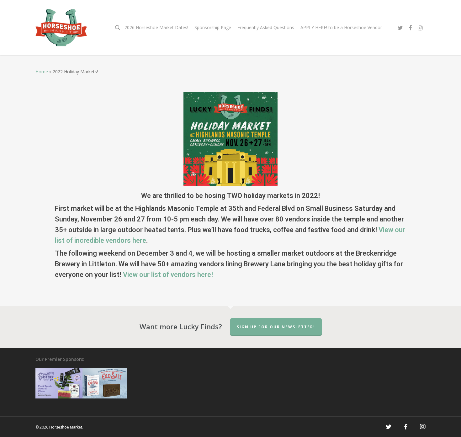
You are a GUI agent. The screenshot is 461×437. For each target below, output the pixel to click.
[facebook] (410, 27)
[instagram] (420, 27)
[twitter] (400, 27)
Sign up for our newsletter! (276, 327)
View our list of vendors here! (168, 274)
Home (41, 72)
